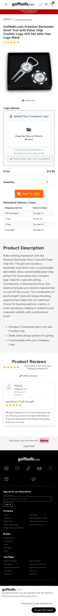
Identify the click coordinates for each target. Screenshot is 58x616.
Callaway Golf (8, 541)
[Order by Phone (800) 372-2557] (40, 4)
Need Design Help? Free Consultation (31, 158)
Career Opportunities (10, 525)
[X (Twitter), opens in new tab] (50, 468)
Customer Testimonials (11, 567)
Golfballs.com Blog (10, 561)
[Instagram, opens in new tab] (17, 468)
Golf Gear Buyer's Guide (38, 518)
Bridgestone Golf (9, 538)
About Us (6, 515)
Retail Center (8, 521)
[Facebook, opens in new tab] (6, 468)
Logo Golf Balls (35, 561)
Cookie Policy (30, 596)
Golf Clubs (33, 571)
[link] (46, 4)
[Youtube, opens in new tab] (39, 468)
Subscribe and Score (37, 525)
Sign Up (8, 504)
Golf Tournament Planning (39, 521)
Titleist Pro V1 (8, 574)
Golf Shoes (33, 574)
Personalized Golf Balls (38, 564)
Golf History (7, 571)
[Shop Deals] (29, 12)
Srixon (5, 544)
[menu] (6, 4)
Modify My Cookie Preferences (37, 603)
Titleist (5, 551)
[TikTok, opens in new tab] (28, 468)
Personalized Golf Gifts (38, 567)
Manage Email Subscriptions (13, 528)
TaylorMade (7, 548)
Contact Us (7, 518)
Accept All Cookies (43, 610)
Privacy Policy (12, 596)
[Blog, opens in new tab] (34, 479)
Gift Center (34, 515)
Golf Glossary (8, 564)
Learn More (29, 446)
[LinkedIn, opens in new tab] (6, 479)
